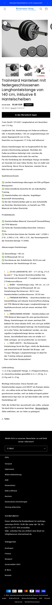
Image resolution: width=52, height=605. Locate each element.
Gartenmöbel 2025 (12, 564)
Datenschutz (10, 485)
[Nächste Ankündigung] (47, 3)
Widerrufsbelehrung (13, 475)
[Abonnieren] (44, 448)
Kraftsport (9, 548)
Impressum (9, 469)
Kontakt (8, 575)
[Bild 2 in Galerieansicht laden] (26, 70)
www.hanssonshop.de (17, 595)
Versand (13, 108)
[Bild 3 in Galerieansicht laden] (39, 70)
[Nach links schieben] (2, 70)
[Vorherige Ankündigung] (4, 3)
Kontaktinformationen (32, 602)
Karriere (8, 496)
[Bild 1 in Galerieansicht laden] (12, 70)
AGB (6, 480)
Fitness (8, 554)
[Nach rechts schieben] (49, 70)
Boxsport (8, 559)
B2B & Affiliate (11, 491)
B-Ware (8, 570)
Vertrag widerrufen (13, 507)
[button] (4, 9)
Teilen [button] (7, 419)
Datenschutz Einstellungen (16, 502)
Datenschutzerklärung (29, 598)
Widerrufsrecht (14, 598)
